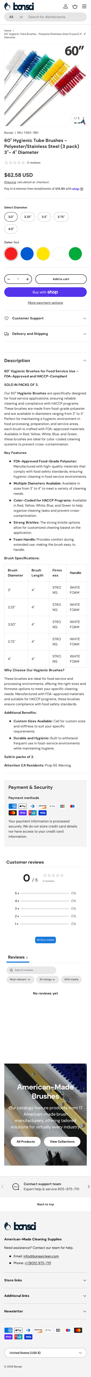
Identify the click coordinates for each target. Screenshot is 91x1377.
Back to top (45, 1204)
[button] (75, 6)
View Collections (62, 1141)
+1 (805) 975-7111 (38, 1263)
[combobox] (45, 16)
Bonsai (8, 133)
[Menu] (84, 6)
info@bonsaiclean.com (41, 1256)
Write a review (45, 940)
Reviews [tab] (18, 957)
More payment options (45, 302)
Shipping (10, 182)
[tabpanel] (45, 1003)
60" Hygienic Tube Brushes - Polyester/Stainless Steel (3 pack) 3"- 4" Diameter (45, 35)
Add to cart (61, 279)
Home (7, 30)
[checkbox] (71, 979)
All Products (26, 1141)
